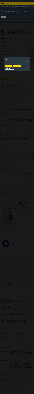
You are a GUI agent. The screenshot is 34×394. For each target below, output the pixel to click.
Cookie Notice (16, 63)
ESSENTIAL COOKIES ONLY (16, 65)
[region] (17, 64)
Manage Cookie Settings (9, 68)
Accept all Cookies (9, 65)
